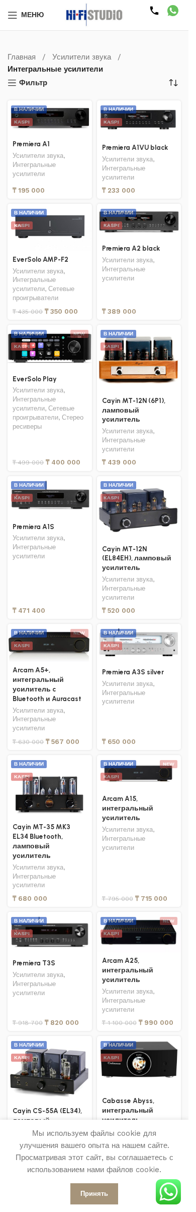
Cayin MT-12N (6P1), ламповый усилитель (133, 410)
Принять (94, 1193)
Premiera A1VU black (135, 147)
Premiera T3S (34, 963)
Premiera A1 (31, 144)
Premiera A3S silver (133, 672)
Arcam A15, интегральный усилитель (127, 808)
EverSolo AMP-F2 (40, 259)
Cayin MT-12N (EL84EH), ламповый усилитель (136, 558)
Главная (22, 57)
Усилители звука (81, 57)
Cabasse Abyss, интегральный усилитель (128, 1110)
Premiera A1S (33, 527)
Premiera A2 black (131, 248)
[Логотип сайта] (94, 14)
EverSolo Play (35, 379)
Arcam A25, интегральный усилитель (127, 970)
